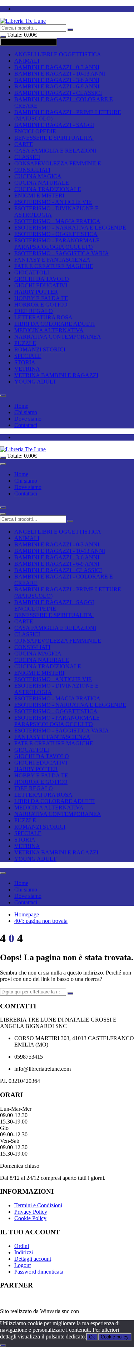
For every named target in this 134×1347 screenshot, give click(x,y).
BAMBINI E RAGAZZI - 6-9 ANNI (56, 86)
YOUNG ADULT (35, 382)
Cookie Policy (30, 1218)
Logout (22, 1265)
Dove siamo (27, 419)
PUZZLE (25, 343)
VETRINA (27, 369)
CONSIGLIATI (32, 170)
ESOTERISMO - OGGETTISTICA (56, 234)
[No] (3, 1346)
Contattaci (25, 425)
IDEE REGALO (33, 311)
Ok (92, 1337)
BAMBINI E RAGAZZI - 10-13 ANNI (59, 74)
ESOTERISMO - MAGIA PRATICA (57, 221)
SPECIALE (27, 356)
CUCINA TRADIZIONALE (47, 189)
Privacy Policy (30, 1212)
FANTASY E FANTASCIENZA (52, 260)
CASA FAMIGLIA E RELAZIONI (55, 151)
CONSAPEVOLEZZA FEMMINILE (57, 163)
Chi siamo (25, 412)
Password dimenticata (38, 1272)
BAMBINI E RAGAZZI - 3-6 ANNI (56, 80)
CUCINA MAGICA (37, 176)
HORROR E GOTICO (41, 305)
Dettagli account (32, 1259)
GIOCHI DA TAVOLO (41, 279)
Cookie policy (115, 1337)
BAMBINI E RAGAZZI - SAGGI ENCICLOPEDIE (54, 128)
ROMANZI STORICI (39, 349)
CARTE (23, 144)
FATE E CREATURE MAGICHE (53, 266)
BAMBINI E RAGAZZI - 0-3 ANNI (56, 67)
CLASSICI (27, 157)
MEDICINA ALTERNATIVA (49, 330)
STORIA (24, 362)
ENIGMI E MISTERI (39, 195)
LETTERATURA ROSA (43, 317)
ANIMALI (26, 61)
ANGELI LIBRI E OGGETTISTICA (57, 54)
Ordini (21, 1246)
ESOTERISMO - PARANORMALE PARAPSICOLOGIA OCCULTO (57, 243)
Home (21, 406)
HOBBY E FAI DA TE (41, 298)
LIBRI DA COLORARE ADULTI (54, 324)
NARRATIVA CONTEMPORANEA (57, 337)
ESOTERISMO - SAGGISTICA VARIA (61, 253)
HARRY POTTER (36, 292)
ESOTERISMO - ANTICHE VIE (53, 202)
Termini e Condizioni (38, 1205)
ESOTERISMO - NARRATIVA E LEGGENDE (70, 228)
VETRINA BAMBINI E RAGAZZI (56, 375)
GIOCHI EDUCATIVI (40, 285)
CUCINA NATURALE (41, 183)
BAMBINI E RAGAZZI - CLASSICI (58, 93)
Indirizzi (23, 1252)
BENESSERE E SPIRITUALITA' (54, 138)
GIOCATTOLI (31, 272)
